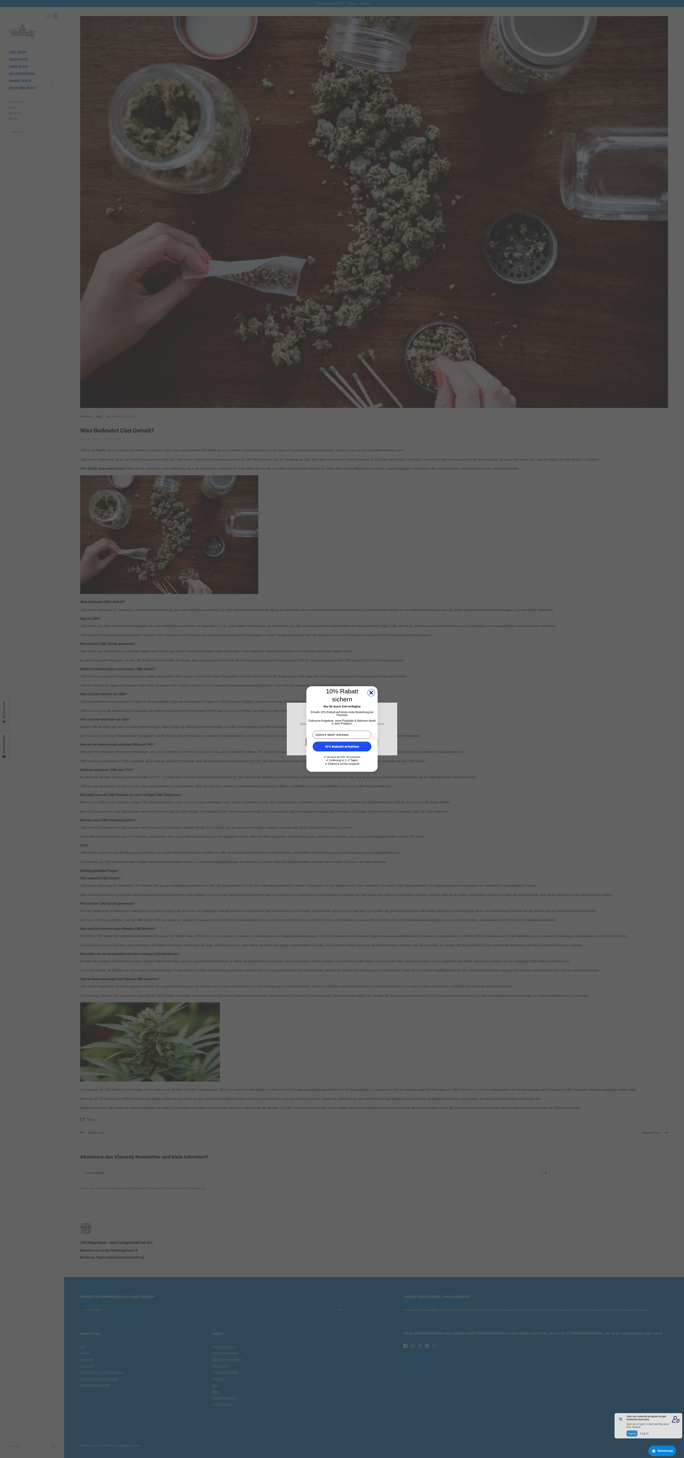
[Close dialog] (371, 692)
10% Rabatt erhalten (342, 746)
